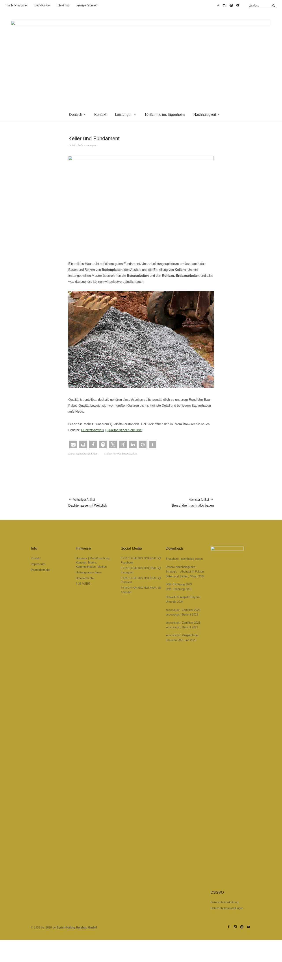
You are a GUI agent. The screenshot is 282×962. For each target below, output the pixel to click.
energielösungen (87, 5)
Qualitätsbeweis (92, 430)
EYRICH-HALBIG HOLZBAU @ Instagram (224, 5)
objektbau (64, 5)
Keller (94, 453)
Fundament (84, 453)
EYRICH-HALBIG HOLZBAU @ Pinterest (231, 5)
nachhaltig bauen (17, 5)
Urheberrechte (85, 578)
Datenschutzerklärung (224, 902)
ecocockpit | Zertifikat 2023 (183, 610)
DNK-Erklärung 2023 (179, 584)
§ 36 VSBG (83, 583)
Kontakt (100, 114)
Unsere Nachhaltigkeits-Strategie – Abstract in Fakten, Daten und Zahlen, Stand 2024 (185, 571)
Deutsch (75, 114)
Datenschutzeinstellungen (227, 908)
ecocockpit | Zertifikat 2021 (183, 622)
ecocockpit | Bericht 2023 (182, 614)
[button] (73, 444)
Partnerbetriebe (40, 569)
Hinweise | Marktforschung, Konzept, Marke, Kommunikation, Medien (93, 562)
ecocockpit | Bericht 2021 (182, 627)
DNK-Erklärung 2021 (179, 589)
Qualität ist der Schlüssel (124, 430)
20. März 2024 (75, 145)
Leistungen (123, 114)
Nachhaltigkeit (204, 114)
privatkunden (43, 5)
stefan (93, 145)
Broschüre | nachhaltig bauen (193, 502)
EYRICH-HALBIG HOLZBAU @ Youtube (237, 5)
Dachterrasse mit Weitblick (87, 502)
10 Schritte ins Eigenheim (165, 114)
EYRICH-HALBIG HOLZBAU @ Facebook (218, 5)
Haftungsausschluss (89, 572)
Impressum (38, 564)
